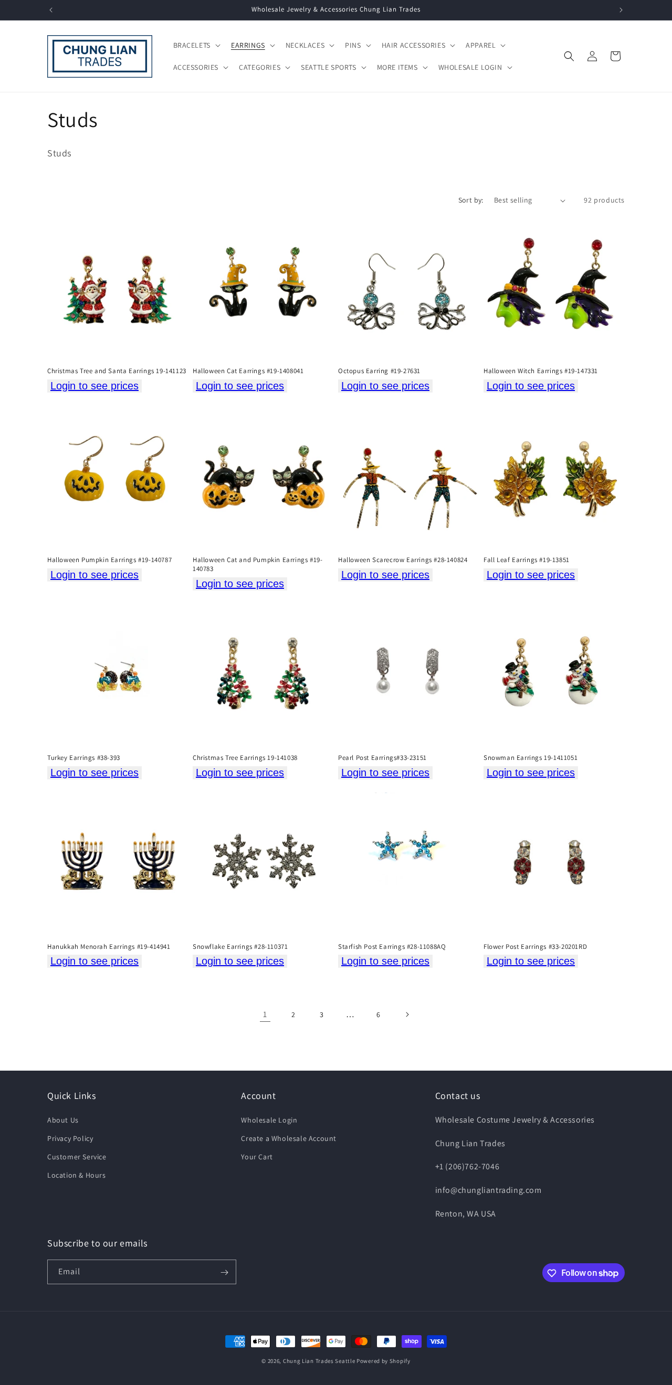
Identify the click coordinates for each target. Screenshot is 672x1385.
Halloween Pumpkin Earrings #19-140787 (109, 560)
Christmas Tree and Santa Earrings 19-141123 (116, 371)
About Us (63, 1119)
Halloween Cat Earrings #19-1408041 (248, 371)
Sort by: (471, 200)
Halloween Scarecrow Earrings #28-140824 (402, 560)
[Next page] (406, 1014)
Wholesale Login (269, 1119)
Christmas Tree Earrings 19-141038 (245, 758)
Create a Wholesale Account (289, 1138)
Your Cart (256, 1156)
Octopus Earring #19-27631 (379, 371)
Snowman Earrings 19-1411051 (531, 758)
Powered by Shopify (383, 1361)
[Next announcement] (621, 10)
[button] (196, 45)
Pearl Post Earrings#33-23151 (382, 758)
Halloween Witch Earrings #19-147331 (541, 371)
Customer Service (77, 1156)
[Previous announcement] (50, 10)
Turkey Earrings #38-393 (83, 758)
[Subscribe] (224, 1272)
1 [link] (265, 1014)
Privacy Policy (70, 1138)
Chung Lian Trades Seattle (319, 1361)
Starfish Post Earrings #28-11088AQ (392, 947)
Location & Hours (76, 1175)
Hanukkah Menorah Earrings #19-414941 (109, 947)
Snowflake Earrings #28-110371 (240, 947)
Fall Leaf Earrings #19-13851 (527, 560)
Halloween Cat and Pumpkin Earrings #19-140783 (257, 564)
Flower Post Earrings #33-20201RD (535, 947)
